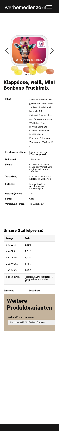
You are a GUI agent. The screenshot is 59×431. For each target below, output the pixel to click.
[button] (49, 7)
